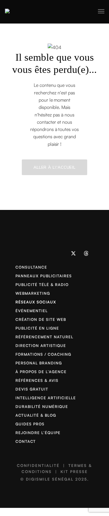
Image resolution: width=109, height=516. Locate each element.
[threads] (86, 253)
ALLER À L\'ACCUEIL (54, 167)
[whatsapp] (48, 253)
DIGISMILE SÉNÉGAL (50, 479)
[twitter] (73, 253)
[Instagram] (35, 253)
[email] (61, 253)
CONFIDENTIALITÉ (38, 465)
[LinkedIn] (23, 253)
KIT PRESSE (74, 471)
